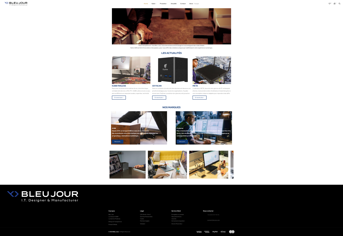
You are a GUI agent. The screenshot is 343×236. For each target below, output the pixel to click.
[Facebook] (23, 208)
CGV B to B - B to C (145, 214)
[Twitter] (31, 208)
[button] (119, 98)
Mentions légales (144, 221)
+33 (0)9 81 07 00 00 (213, 215)
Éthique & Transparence (115, 221)
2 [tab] (172, 180)
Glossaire (142, 224)
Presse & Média (113, 224)
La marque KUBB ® (114, 216)
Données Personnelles (146, 216)
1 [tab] (171, 180)
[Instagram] (27, 208)
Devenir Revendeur (177, 224)
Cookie (142, 219)
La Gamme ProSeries (114, 219)
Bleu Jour (111, 214)
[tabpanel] (143, 165)
